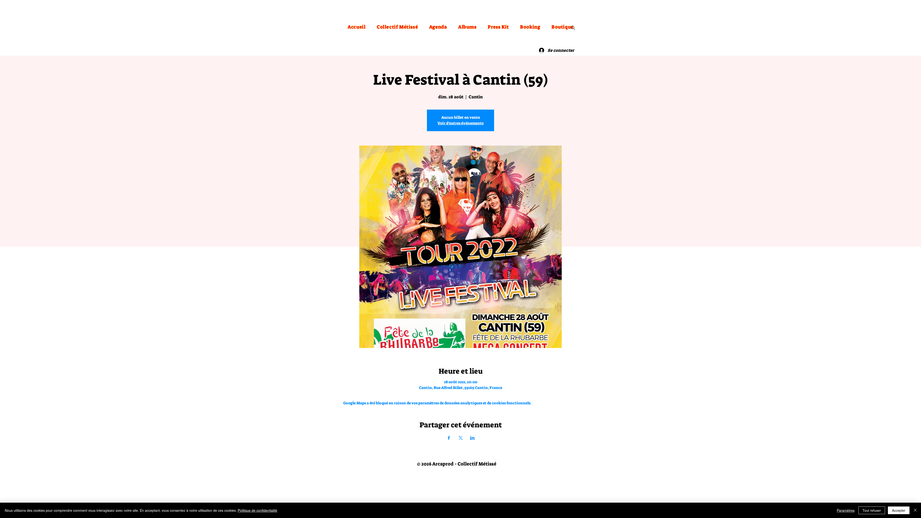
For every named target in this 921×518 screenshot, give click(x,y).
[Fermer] (915, 510)
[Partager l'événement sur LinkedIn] (472, 438)
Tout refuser (871, 510)
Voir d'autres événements (460, 123)
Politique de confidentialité (257, 510)
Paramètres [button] (846, 510)
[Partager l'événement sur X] (460, 438)
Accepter (898, 510)
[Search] (573, 28)
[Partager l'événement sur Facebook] (449, 438)
